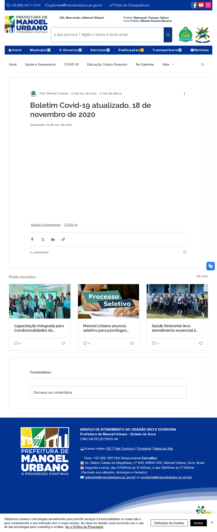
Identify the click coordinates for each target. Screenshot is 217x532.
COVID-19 (71, 64)
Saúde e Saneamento (40, 64)
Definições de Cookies (169, 523)
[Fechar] (211, 523)
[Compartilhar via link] (63, 239)
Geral (13, 64)
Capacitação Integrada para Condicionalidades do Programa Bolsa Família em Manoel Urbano (39, 328)
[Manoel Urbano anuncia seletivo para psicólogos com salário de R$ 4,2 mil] (108, 301)
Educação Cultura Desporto (107, 64)
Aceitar (198, 523)
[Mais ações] (184, 93)
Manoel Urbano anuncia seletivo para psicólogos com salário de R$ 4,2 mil (105, 328)
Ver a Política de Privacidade (84, 527)
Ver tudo (202, 276)
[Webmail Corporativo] (208, 5)
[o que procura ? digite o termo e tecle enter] (168, 34)
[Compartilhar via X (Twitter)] (42, 239)
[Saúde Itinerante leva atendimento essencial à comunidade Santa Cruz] (177, 301)
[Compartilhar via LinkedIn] (53, 239)
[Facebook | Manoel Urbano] (194, 5)
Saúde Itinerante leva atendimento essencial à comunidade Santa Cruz (174, 328)
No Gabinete (145, 64)
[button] (40, 50)
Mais (166, 64)
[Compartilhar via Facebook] (32, 239)
